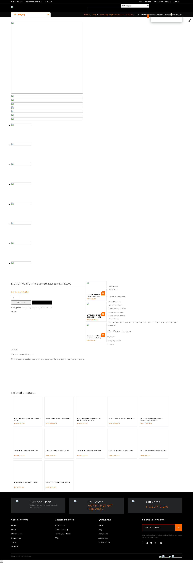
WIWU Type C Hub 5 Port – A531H (58, 482)
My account (60, 525)
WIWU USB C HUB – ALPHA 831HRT (58, 418)
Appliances (103, 538)
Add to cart (21, 302)
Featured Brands (33, 2)
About (13, 525)
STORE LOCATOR (145, 2)
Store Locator (17, 534)
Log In (176, 2)
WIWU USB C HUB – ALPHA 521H (26, 450)
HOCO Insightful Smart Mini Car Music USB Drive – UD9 (88, 419)
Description (113, 286)
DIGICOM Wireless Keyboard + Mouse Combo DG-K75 (151, 419)
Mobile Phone (104, 542)
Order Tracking (61, 530)
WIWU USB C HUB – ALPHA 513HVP (122, 418)
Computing (103, 15)
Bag (100, 530)
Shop (94, 15)
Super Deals (16, 2)
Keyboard (113, 15)
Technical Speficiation (117, 296)
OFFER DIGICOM (125, 15)
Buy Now (42, 302)
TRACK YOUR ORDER (163, 2)
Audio (100, 525)
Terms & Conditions (63, 534)
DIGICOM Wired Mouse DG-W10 (57, 450)
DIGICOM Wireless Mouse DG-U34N (153, 450)
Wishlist (48, 2)
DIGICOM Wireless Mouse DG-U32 (121, 450)
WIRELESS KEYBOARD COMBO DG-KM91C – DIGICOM (95, 317)
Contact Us (16, 538)
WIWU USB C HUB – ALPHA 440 (89, 450)
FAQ (57, 538)
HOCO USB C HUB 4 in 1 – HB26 (25, 482)
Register (14, 546)
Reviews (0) (113, 290)
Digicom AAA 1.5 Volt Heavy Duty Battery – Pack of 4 (94, 338)
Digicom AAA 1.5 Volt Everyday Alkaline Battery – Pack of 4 (94, 296)
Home (87, 15)
